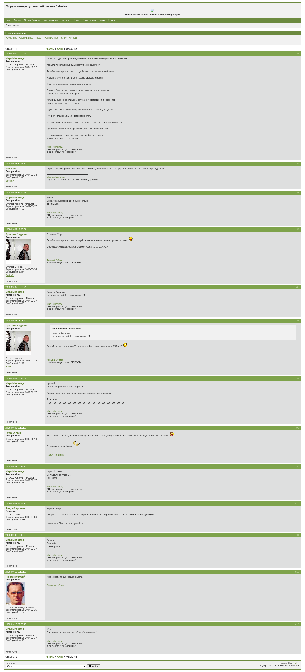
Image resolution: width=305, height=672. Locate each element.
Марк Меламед (15, 58)
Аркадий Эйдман (16, 234)
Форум (17, 20)
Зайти (102, 20)
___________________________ (63, 255)
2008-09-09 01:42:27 (15, 503)
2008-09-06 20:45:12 (15, 163)
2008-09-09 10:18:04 (15, 535)
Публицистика (50, 37)
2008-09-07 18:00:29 (15, 287)
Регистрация (89, 20)
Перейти (10, 663)
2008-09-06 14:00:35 (15, 53)
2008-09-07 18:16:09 (15, 378)
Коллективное (26, 37)
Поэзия (63, 37)
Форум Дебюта (32, 20)
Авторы (73, 37)
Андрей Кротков (15, 508)
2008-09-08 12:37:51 (15, 428)
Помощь (112, 20)
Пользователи (50, 20)
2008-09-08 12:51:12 (15, 466)
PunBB (296, 663)
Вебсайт (10, 181)
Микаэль (11, 168)
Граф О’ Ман (13, 432)
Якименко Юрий (15, 576)
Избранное (11, 37)
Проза (38, 37)
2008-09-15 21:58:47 (15, 624)
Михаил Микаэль (56, 177)
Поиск (76, 20)
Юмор (60, 49)
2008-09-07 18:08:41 (15, 320)
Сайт (8, 20)
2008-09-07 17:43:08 (15, 229)
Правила (65, 20)
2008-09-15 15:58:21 (15, 571)
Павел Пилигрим (55, 454)
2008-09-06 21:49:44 (15, 192)
